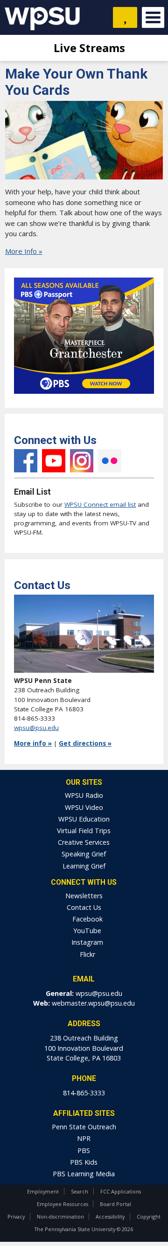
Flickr (109, 460)
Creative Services (84, 842)
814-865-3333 (84, 1092)
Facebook (25, 460)
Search (79, 1191)
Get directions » (85, 743)
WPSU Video (84, 807)
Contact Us (84, 907)
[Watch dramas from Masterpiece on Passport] (84, 396)
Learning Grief (84, 866)
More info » (33, 743)
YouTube (53, 460)
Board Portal (115, 1203)
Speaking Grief (84, 853)
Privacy (16, 1216)
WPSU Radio (84, 795)
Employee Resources (62, 1203)
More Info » (23, 251)
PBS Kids (84, 1162)
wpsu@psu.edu (36, 727)
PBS (83, 1150)
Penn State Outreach (84, 1126)
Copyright (149, 1216)
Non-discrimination (60, 1216)
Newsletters (84, 895)
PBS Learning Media (84, 1173)
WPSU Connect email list (100, 504)
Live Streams (88, 47)
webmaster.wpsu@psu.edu (93, 1003)
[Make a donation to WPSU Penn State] (125, 17)
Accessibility (110, 1216)
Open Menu (153, 17)
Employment (43, 1191)
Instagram (81, 460)
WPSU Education (84, 819)
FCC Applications (120, 1191)
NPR (84, 1138)
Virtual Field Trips (84, 830)
